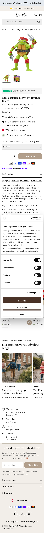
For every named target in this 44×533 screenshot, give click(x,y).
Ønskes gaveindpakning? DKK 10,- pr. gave (20, 141)
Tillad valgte (22, 307)
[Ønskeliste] (35, 15)
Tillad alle (22, 301)
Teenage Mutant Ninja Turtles (20, 104)
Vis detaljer (31, 293)
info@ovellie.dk (12, 429)
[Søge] (38, 21)
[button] (3, 3)
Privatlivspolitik (12, 521)
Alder (11, 29)
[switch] (37, 268)
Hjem (4, 29)
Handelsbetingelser (29, 521)
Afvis (22, 314)
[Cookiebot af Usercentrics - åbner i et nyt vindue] (31, 218)
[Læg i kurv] (29, 322)
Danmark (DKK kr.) (22, 500)
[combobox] (22, 22)
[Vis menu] (3, 15)
